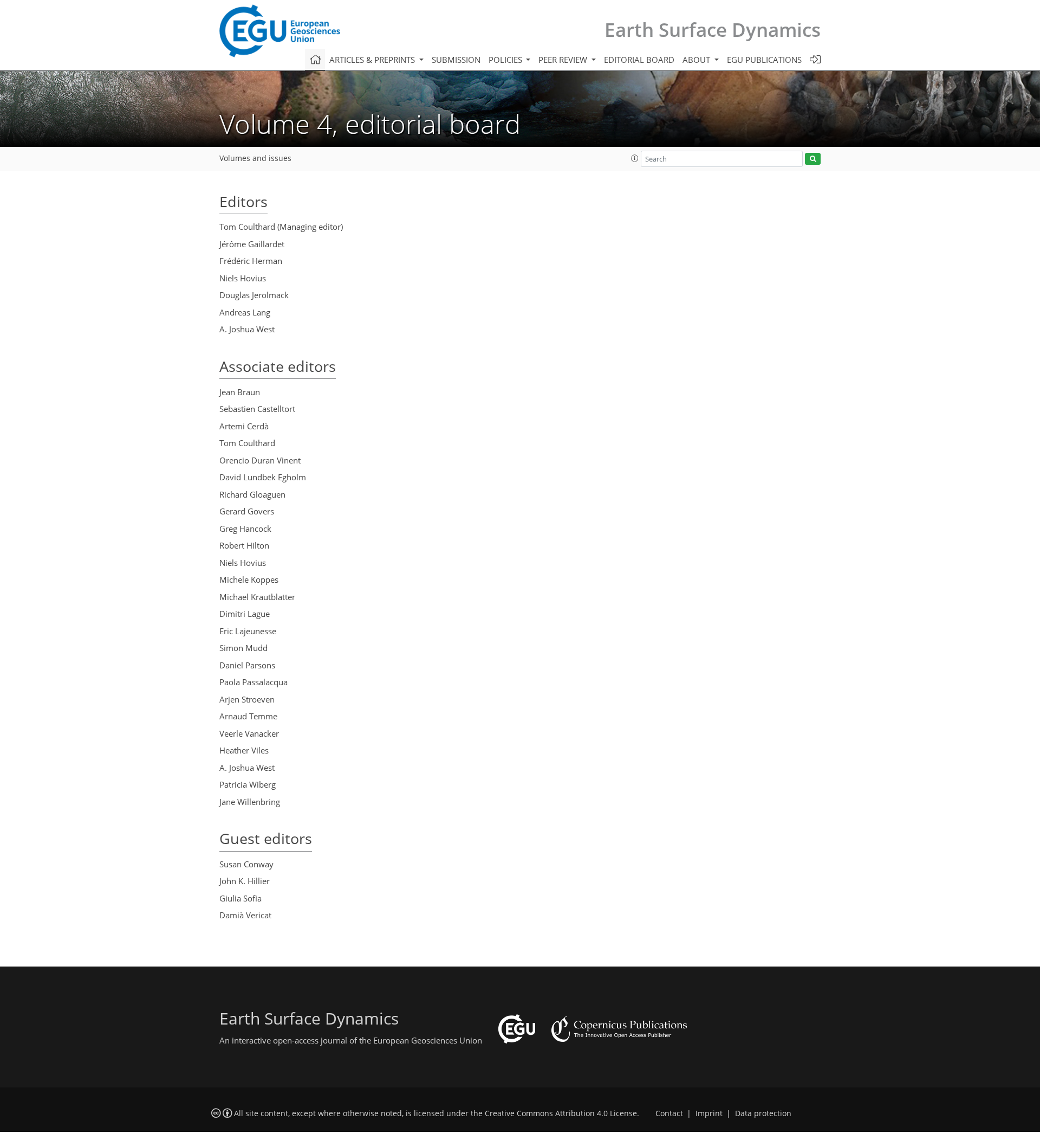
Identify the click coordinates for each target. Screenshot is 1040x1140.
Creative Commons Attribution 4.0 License (561, 1113)
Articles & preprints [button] (373, 59)
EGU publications (764, 59)
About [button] (697, 59)
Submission (456, 59)
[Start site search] (813, 159)
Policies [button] (506, 59)
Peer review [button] (563, 59)
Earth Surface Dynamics (712, 29)
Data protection (763, 1113)
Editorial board (639, 59)
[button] (635, 158)
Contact (669, 1113)
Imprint (709, 1113)
